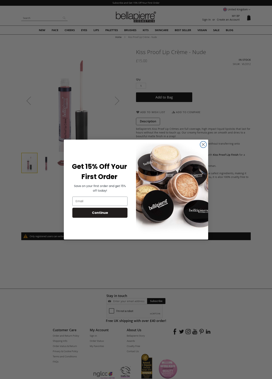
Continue (100, 212)
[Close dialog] (203, 144)
